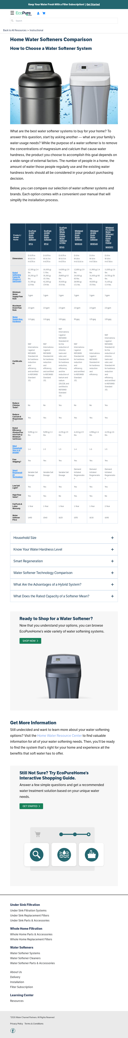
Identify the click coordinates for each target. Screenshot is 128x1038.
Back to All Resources (15, 30)
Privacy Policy (16, 1023)
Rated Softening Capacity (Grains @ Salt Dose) (16, 277)
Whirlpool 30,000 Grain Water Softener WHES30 (79, 237)
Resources (17, 1001)
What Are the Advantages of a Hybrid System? (47, 584)
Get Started (93, 4)
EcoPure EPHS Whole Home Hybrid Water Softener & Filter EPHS (63, 237)
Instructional (36, 30)
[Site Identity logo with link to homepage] (23, 13)
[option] (64, 4)
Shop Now (29, 640)
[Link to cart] (44, 13)
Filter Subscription (21, 987)
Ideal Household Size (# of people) (17, 449)
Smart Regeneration (28, 561)
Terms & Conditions (34, 1023)
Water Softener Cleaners (25, 958)
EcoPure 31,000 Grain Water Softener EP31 (32, 237)
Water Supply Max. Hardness (17, 319)
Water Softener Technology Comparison (42, 573)
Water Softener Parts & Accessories (32, 963)
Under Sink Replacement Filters (29, 915)
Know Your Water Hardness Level (37, 549)
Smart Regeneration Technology (17, 473)
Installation (17, 982)
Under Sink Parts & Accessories (29, 920)
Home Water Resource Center (59, 735)
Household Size (24, 537)
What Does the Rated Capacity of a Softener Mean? (51, 596)
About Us (16, 972)
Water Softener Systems (25, 953)
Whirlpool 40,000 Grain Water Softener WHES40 (94, 237)
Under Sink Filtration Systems (28, 910)
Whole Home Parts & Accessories (31, 934)
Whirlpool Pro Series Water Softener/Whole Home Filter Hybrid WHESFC (110, 237)
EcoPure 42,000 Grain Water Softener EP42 (47, 237)
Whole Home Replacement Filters (31, 939)
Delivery (15, 977)
